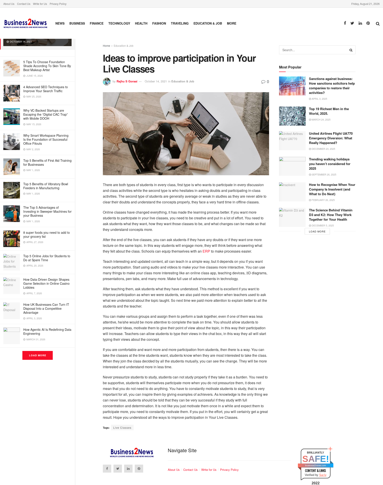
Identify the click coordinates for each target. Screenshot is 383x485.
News (59, 23)
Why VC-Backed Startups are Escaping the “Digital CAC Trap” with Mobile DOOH (45, 114)
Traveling (180, 23)
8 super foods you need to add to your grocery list (46, 234)
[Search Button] (351, 49)
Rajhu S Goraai (127, 81)
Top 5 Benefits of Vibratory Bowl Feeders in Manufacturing (45, 186)
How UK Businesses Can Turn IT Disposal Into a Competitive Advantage (46, 308)
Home (106, 45)
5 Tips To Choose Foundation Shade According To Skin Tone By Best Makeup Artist (47, 66)
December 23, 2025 (323, 148)
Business (77, 23)
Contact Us (23, 4)
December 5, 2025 (322, 225)
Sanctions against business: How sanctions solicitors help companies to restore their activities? (332, 85)
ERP (207, 251)
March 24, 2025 (320, 119)
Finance (97, 23)
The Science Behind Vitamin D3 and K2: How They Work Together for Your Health (330, 215)
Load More (37, 355)
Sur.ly (322, 475)
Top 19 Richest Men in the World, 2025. (329, 111)
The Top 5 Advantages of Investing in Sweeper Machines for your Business (47, 211)
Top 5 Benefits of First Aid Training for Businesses (47, 162)
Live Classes (122, 427)
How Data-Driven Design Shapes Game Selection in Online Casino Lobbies (46, 283)
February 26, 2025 (323, 200)
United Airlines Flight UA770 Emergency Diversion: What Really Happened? (331, 138)
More (231, 23)
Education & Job (207, 23)
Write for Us (40, 4)
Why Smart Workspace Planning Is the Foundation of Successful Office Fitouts (45, 139)
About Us (8, 4)
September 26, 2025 (323, 174)
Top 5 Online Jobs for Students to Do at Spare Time (46, 258)
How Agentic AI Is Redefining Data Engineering (47, 331)
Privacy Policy (58, 4)
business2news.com (315, 465)
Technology (119, 23)
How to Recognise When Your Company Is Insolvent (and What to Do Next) (332, 189)
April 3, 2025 (319, 98)
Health (141, 23)
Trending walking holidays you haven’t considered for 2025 (329, 164)
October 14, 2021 (156, 81)
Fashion (159, 23)
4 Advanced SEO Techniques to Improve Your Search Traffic (45, 89)
